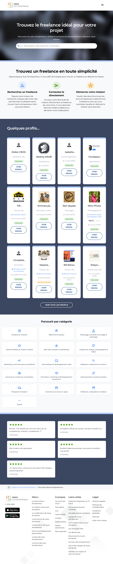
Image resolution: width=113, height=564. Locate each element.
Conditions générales (96, 512)
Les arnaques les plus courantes (76, 508)
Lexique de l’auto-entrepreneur (75, 518)
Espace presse (60, 522)
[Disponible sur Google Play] (12, 515)
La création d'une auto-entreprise (41, 508)
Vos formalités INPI (75, 529)
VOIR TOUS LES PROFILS (56, 305)
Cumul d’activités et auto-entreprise (78, 524)
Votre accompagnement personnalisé (41, 532)
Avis (56, 511)
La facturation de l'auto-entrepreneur (41, 526)
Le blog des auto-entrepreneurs (38, 538)
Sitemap (95, 517)
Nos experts (59, 507)
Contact (58, 518)
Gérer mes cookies (99, 520)
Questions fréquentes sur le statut (79, 502)
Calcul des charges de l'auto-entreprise (79, 547)
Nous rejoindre (61, 531)
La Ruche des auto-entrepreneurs (39, 544)
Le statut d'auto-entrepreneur (38, 502)
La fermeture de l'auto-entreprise (41, 520)
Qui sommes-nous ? (60, 502)
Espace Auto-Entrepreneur (24, 487)
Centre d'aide (60, 514)
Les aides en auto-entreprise (79, 513)
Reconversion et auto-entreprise (76, 537)
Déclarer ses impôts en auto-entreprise (77, 553)
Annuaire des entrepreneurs (79, 542)
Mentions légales (98, 501)
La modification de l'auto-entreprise (42, 514)
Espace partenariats (60, 526)
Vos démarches (74, 532)
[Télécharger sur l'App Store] (12, 510)
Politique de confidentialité (98, 506)
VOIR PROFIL (18, 168)
